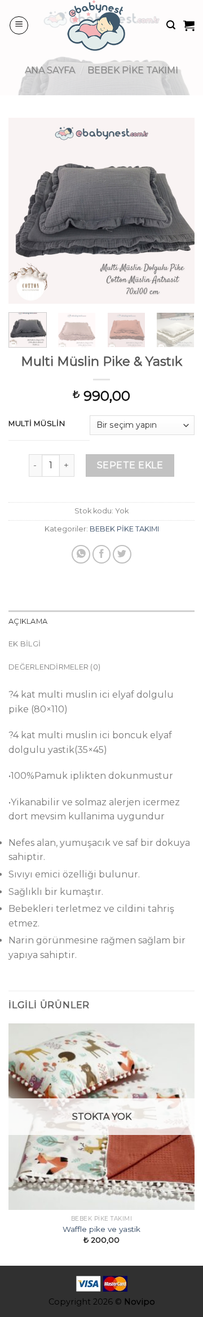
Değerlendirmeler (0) (54, 667)
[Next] (176, 210)
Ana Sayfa (50, 70)
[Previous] (26, 210)
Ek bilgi (24, 644)
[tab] (101, 621)
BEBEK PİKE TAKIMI (132, 70)
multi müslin (36, 424)
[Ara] (170, 25)
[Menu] (19, 25)
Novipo (139, 1302)
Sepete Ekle (130, 465)
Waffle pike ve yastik (101, 1229)
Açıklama (27, 621)
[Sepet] (189, 25)
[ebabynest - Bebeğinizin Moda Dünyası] (97, 25)
